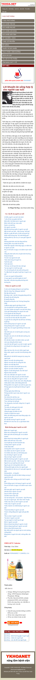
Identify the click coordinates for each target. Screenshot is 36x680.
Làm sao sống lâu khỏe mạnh (13, 342)
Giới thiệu (11, 9)
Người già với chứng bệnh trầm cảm (15, 465)
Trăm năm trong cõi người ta (12, 260)
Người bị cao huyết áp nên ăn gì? (14, 463)
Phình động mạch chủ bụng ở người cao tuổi (17, 483)
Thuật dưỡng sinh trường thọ (13, 399)
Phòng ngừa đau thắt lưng (12, 391)
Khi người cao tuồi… (10, 227)
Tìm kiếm (27, 9)
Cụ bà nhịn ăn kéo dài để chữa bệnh (15, 317)
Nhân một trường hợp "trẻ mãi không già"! (16, 235)
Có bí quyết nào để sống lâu (12, 313)
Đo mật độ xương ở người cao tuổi (14, 419)
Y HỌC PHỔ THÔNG (8, 20)
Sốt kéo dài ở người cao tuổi (12, 491)
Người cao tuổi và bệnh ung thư (13, 368)
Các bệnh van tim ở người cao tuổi (14, 450)
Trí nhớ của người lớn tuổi (12, 258)
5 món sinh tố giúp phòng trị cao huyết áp (16, 289)
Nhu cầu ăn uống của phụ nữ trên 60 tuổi (16, 376)
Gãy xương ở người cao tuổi (12, 457)
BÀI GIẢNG (5, 45)
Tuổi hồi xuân (8, 262)
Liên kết (22, 9)
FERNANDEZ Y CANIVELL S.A (19, 553)
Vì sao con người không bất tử (13, 276)
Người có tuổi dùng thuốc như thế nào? (16, 370)
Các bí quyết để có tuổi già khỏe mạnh (15, 307)
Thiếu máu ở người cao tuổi (12, 503)
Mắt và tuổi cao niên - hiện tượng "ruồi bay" (17, 231)
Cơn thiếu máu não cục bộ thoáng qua (15, 453)
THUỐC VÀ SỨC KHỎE (9, 48)
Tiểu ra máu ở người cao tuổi (13, 516)
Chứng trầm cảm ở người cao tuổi (14, 448)
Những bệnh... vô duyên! (11, 473)
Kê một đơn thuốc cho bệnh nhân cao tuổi (16, 340)
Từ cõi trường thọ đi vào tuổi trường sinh (16, 270)
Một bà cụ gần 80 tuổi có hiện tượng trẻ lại (16, 233)
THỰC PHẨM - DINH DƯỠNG (11, 52)
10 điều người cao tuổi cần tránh (14, 217)
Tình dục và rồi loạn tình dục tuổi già (15, 266)
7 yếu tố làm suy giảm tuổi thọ (13, 219)
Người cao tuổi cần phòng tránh (13, 360)
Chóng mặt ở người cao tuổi (12, 444)
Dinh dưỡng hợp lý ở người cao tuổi (15, 323)
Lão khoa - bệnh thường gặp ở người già (16, 636)
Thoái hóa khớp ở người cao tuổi (14, 510)
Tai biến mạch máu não (11, 495)
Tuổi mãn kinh (8, 264)
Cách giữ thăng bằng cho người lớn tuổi (16, 311)
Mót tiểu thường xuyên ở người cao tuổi (16, 229)
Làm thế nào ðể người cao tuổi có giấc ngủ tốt (17, 344)
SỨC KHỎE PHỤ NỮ (8, 27)
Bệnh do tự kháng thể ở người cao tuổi (15, 432)
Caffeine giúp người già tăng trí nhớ (15, 305)
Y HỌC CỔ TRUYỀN (8, 41)
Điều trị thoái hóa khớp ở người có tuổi (15, 524)
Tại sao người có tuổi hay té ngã (14, 520)
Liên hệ (17, 9)
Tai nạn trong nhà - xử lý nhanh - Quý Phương (18, 497)
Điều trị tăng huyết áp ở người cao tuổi (15, 526)
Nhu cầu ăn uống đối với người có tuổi (15, 378)
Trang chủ (5, 9)
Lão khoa (7, 634)
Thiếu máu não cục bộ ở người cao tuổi (16, 501)
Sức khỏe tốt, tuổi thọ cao (11, 397)
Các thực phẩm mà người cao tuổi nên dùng (17, 309)
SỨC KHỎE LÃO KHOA (9, 31)
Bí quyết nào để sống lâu (11, 297)
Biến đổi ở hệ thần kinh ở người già (15, 221)
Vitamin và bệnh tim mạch (12, 413)
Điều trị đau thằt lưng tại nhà (12, 528)
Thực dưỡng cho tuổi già (11, 401)
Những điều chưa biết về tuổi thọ (14, 243)
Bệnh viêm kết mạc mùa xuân (13, 223)
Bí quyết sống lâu (9, 299)
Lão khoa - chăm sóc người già (13, 638)
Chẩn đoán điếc (9, 446)
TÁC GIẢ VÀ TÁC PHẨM (9, 59)
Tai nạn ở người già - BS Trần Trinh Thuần (17, 499)
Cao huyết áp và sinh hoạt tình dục (14, 442)
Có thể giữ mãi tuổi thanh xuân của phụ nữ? (17, 315)
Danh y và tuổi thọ (9, 225)
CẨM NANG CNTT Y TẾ (9, 62)
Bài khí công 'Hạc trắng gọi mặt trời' (14, 291)
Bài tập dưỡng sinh (10, 293)
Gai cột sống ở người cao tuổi (13, 455)
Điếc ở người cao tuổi (10, 522)
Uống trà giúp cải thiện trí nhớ (13, 411)
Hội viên (4, 11)
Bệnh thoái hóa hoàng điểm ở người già (16, 438)
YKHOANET (27, 80)
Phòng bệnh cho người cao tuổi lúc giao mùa (17, 385)
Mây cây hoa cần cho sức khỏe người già (16, 350)
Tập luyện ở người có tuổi (12, 409)
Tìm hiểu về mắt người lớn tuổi (13, 407)
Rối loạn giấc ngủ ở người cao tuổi (14, 489)
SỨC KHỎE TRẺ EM (8, 24)
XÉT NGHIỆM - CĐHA (9, 38)
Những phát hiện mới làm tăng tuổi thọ (15, 241)
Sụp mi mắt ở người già (11, 493)
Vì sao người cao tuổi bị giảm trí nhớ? (15, 278)
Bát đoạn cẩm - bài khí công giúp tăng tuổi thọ (17, 295)
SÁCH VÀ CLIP (7, 55)
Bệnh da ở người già (10, 430)
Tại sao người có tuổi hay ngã (13, 268)
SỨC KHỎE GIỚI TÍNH (9, 34)
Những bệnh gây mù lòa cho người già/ (16, 467)
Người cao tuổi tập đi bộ (11, 364)
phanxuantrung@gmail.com (18, 669)
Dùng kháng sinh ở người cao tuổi (14, 325)
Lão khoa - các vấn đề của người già (15, 640)
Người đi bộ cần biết (10, 372)
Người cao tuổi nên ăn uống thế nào (15, 362)
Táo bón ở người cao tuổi (12, 518)
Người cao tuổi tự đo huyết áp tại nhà (15, 366)
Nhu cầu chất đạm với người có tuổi (15, 374)
